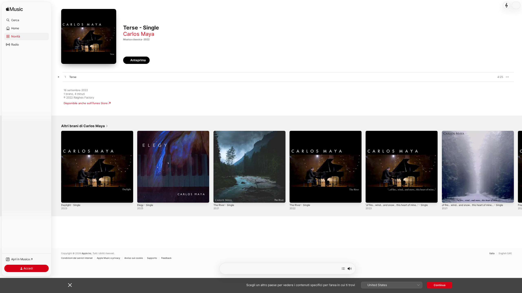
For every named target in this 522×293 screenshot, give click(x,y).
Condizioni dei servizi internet (77, 258)
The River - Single (224, 132)
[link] (84, 126)
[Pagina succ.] (518, 167)
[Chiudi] (70, 285)
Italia (491, 253)
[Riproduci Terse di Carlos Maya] (65, 77)
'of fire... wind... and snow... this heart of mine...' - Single (398, 134)
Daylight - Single (71, 132)
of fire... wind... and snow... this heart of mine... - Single (477, 132)
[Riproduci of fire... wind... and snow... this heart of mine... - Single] (447, 198)
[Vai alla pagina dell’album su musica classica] (506, 5)
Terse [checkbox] (72, 77)
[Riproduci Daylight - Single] (66, 198)
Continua (439, 285)
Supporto (152, 258)
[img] (14, 9)
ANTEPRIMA (497, 77)
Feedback (166, 258)
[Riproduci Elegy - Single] (142, 198)
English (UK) (505, 253)
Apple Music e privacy (108, 258)
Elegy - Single (146, 132)
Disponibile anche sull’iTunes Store (86, 103)
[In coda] (343, 268)
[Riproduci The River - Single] (219, 198)
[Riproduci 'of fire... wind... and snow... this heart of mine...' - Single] (371, 198)
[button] (26, 20)
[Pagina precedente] (57, 167)
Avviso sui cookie (133, 258)
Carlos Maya (138, 34)
